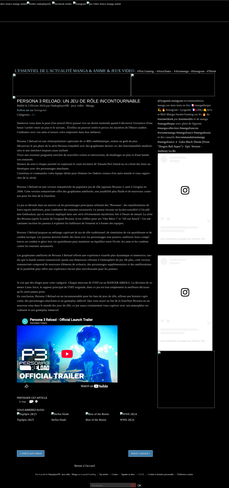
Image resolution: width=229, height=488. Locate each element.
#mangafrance (184, 132)
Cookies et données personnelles (161, 474)
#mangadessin (202, 132)
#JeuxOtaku (164, 71)
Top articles (103, 474)
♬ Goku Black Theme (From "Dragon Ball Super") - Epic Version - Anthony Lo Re (183, 146)
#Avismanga (181, 71)
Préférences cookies (185, 474)
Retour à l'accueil (84, 465)
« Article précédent (31, 453)
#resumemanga (167, 132)
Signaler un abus (128, 474)
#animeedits (186, 119)
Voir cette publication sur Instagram (180, 198)
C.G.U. (142, 474)
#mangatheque (166, 123)
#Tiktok (211, 71)
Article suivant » (140, 453)
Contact (115, 474)
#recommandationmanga (190, 137)
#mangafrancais (189, 128)
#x (33, 114)
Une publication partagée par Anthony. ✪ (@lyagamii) (188, 238)
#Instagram (198, 71)
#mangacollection (168, 128)
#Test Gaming (145, 71)
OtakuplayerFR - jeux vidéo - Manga (62, 474)
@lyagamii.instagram (170, 100)
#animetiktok (165, 119)
